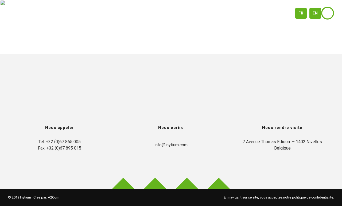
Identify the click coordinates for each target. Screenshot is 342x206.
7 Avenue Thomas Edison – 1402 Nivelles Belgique (282, 145)
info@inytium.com (171, 144)
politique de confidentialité (312, 197)
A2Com (53, 197)
